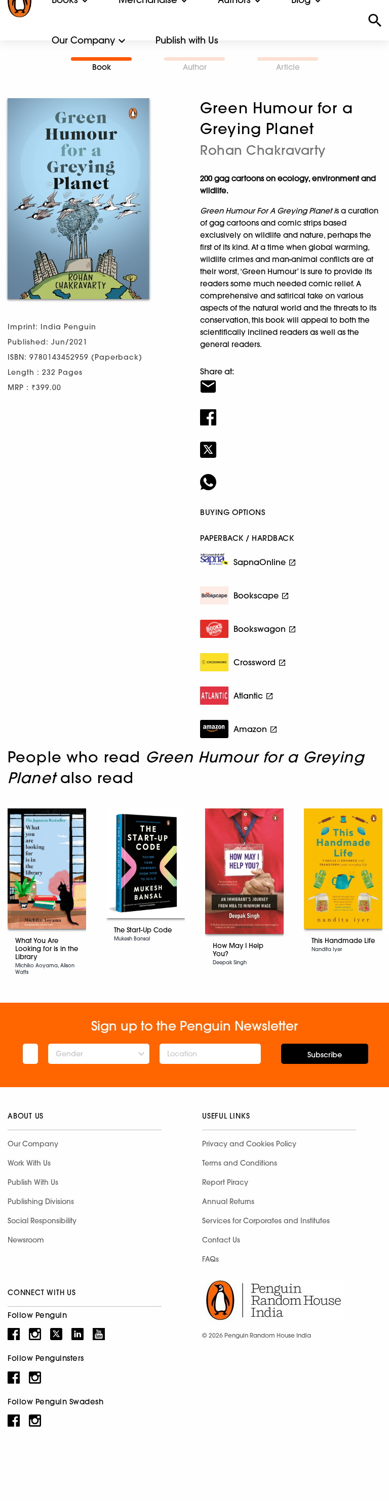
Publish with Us (186, 40)
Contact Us (221, 1240)
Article (288, 67)
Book (101, 67)
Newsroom (26, 1240)
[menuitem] (83, 40)
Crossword (255, 662)
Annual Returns (228, 1201)
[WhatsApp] (290, 475)
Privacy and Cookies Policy (249, 1143)
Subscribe (324, 1054)
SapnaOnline (260, 562)
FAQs (210, 1259)
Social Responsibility (42, 1220)
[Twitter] (290, 443)
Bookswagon (260, 629)
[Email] (290, 380)
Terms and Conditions (239, 1163)
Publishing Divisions (41, 1201)
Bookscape (256, 595)
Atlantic (248, 696)
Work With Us (29, 1163)
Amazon (250, 729)
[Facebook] (290, 410)
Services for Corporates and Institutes (266, 1220)
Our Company (83, 40)
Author (195, 67)
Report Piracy (225, 1182)
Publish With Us (33, 1182)
